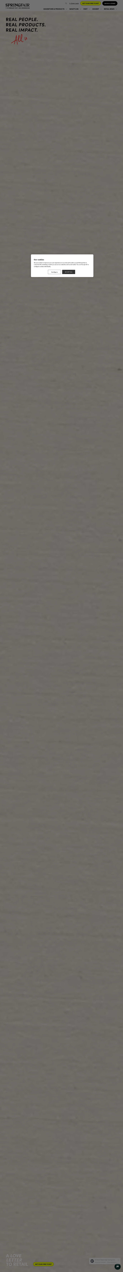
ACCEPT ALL (68, 272)
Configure (54, 272)
